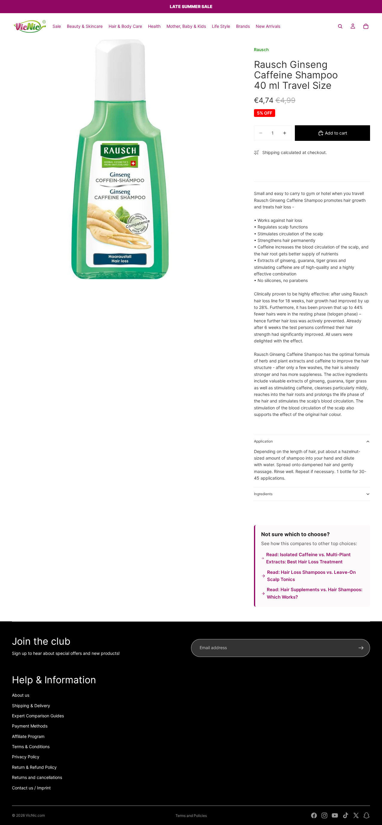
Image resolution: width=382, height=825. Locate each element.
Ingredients (263, 494)
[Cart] (365, 26)
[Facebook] (314, 815)
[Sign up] (361, 648)
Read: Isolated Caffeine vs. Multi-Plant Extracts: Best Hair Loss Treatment (308, 558)
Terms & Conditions (31, 746)
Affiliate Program (28, 736)
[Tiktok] (345, 815)
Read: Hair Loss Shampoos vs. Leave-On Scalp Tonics (311, 575)
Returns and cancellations (37, 777)
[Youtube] (334, 815)
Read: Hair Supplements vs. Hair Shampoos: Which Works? (314, 593)
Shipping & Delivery (31, 705)
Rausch (261, 49)
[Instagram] (324, 815)
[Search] (340, 26)
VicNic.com (35, 815)
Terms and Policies (191, 815)
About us (20, 695)
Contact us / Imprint (31, 787)
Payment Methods (29, 725)
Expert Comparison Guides (38, 715)
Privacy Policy (25, 756)
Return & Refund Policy (34, 767)
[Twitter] (356, 815)
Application (263, 441)
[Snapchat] (366, 815)
